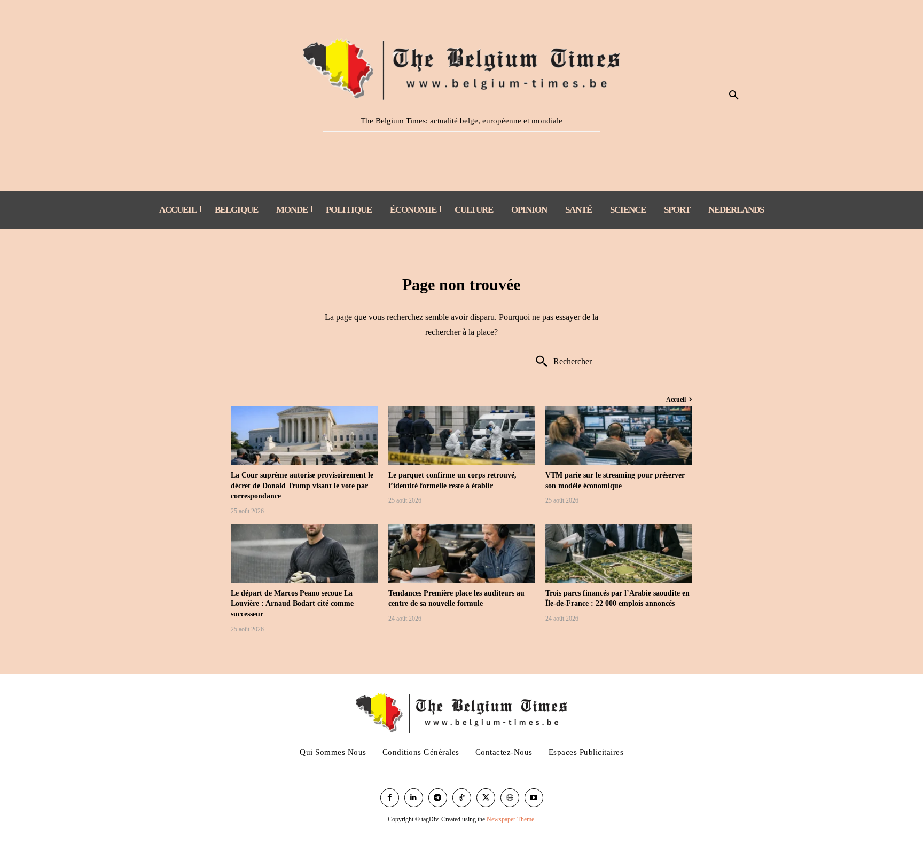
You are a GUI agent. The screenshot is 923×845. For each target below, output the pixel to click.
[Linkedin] (413, 797)
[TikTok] (461, 797)
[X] (485, 797)
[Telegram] (437, 797)
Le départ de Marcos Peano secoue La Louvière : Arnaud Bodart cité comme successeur (292, 603)
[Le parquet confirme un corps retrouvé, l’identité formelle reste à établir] (461, 435)
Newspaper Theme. (511, 819)
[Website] (509, 797)
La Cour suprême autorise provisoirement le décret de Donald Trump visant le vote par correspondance (302, 485)
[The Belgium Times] (461, 67)
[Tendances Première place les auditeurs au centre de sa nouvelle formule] (461, 553)
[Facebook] (389, 797)
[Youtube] (534, 797)
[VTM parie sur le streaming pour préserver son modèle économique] (618, 435)
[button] (734, 95)
